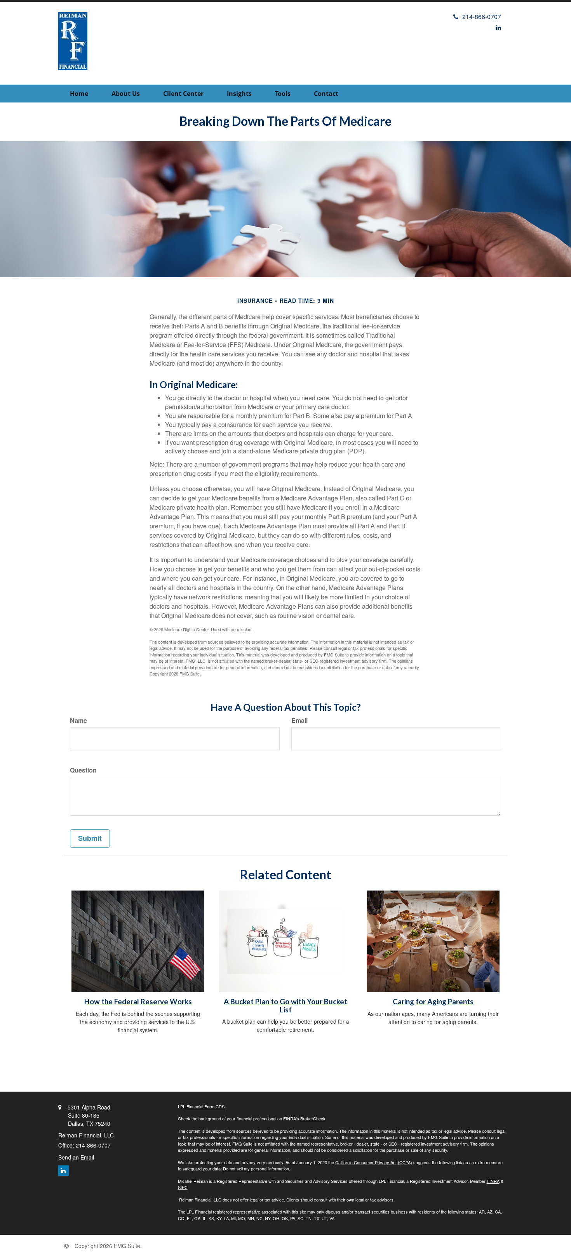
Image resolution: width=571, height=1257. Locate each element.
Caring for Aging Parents (433, 1001)
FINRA (493, 1181)
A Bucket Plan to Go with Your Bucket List (285, 1005)
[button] (125, 93)
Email (299, 720)
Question (83, 770)
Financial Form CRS (205, 1106)
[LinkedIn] (498, 27)
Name (78, 720)
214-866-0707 (481, 16)
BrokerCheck (313, 1118)
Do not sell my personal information (256, 1168)
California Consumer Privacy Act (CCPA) (373, 1162)
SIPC (183, 1187)
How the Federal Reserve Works (138, 1001)
